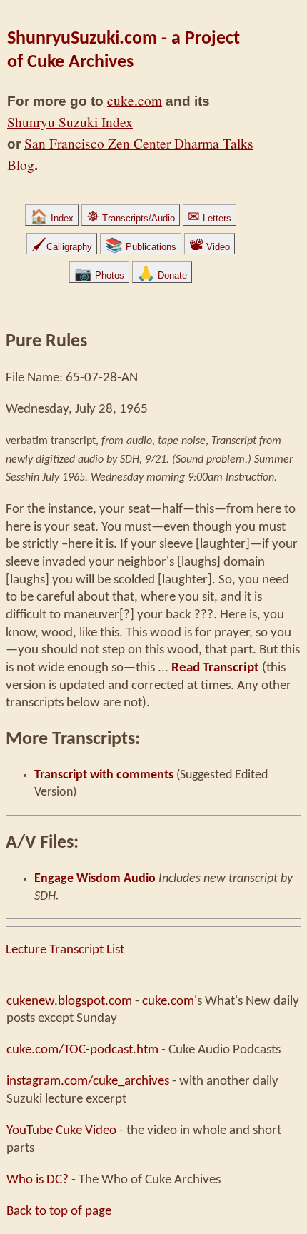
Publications (140, 246)
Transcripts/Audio (130, 218)
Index (52, 218)
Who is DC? (37, 1180)
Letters (209, 218)
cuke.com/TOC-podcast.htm (82, 1050)
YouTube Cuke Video (61, 1130)
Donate (162, 275)
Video (209, 246)
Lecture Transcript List (65, 950)
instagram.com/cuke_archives (87, 1081)
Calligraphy (61, 246)
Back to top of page (58, 1211)
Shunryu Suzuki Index (70, 122)
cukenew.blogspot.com (69, 1001)
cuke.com (134, 100)
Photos (99, 275)
